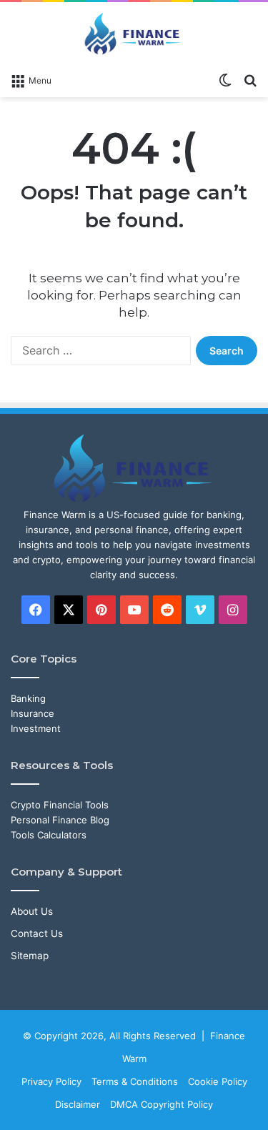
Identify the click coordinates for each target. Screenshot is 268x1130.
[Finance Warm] (134, 33)
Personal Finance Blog (60, 820)
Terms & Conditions (134, 1081)
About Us (32, 911)
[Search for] (250, 79)
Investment (36, 728)
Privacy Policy (51, 1081)
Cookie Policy (217, 1081)
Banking (28, 698)
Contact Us (37, 933)
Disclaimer (77, 1104)
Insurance (32, 713)
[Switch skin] (225, 79)
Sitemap (30, 955)
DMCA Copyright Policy (161, 1104)
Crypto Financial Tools (60, 805)
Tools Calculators (48, 835)
